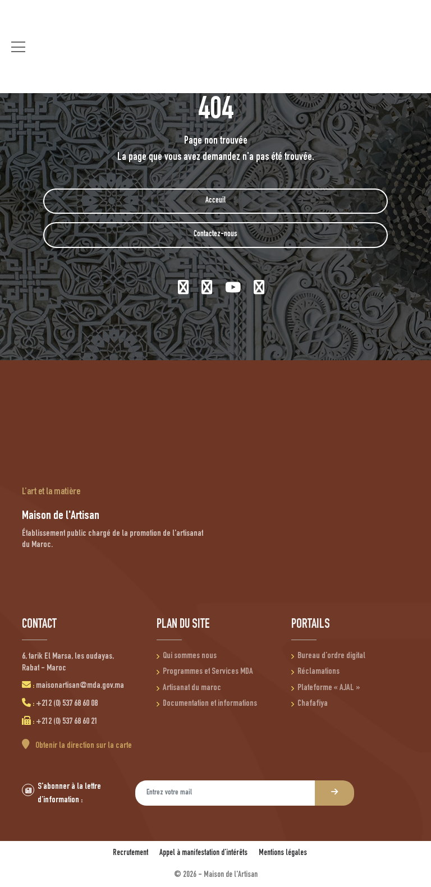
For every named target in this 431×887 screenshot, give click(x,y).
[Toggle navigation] (18, 47)
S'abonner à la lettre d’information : (69, 794)
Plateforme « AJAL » (328, 688)
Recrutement (130, 853)
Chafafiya (312, 704)
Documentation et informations (210, 704)
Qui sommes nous (190, 656)
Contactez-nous (215, 234)
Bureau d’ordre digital (331, 656)
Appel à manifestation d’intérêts (203, 853)
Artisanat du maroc (192, 688)
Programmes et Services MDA (208, 672)
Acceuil (215, 201)
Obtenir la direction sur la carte (83, 746)
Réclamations (318, 672)
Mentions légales (283, 853)
